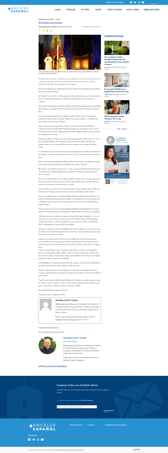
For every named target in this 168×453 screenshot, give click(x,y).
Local (58, 10)
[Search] (160, 2)
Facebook (58, 320)
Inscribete (109, 411)
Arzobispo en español (46, 19)
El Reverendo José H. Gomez (65, 304)
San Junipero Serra (59, 332)
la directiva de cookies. (77, 450)
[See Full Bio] (89, 319)
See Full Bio (83, 319)
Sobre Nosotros (152, 10)
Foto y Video (133, 10)
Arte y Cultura (114, 10)
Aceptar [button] (136, 449)
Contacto (91, 425)
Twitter (65, 320)
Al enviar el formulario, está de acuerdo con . (76, 400)
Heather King (107, 94)
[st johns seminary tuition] (116, 184)
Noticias (71, 10)
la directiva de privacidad (61, 450)
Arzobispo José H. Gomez (47, 27)
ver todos (122, 129)
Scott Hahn (107, 121)
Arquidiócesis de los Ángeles (116, 425)
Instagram (74, 320)
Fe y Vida (85, 10)
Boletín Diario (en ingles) (115, 2)
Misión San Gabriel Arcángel (46, 332)
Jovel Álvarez (107, 67)
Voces (98, 10)
